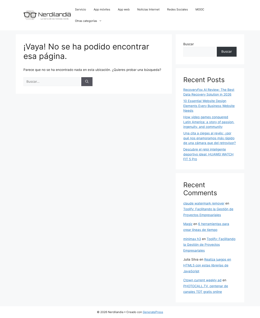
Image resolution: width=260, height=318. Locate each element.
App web (124, 9)
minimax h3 (192, 239)
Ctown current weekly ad (202, 280)
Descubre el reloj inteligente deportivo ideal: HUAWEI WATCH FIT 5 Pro (208, 154)
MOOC (199, 9)
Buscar (188, 44)
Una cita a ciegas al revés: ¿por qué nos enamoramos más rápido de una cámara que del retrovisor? (209, 138)
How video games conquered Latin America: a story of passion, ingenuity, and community (208, 122)
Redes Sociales (177, 9)
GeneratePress (153, 312)
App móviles (102, 9)
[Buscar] (87, 81)
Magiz (187, 224)
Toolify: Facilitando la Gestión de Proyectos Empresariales (209, 244)
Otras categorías (86, 21)
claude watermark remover (203, 203)
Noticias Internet (148, 9)
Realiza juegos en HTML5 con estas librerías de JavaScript (207, 265)
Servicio (80, 9)
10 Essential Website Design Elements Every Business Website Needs (209, 106)
